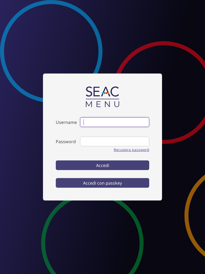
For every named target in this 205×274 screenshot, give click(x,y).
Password (66, 141)
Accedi (102, 165)
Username (66, 122)
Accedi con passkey (102, 183)
